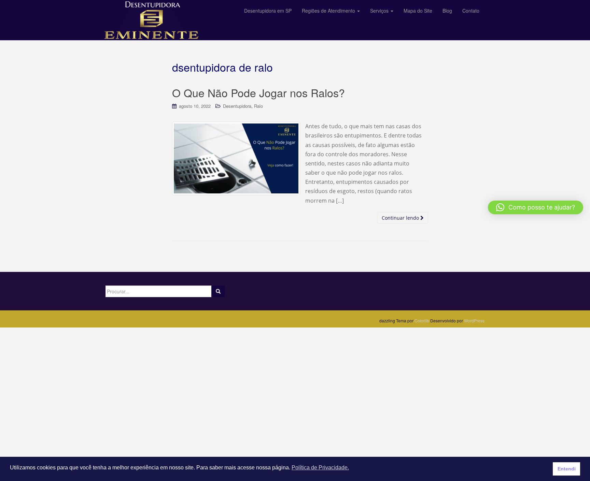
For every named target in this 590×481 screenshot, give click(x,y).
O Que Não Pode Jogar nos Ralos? (258, 92)
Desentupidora (237, 106)
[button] (535, 207)
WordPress (474, 320)
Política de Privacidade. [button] (320, 467)
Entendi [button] (567, 468)
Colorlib (422, 320)
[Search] (218, 291)
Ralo (258, 106)
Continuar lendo (401, 218)
